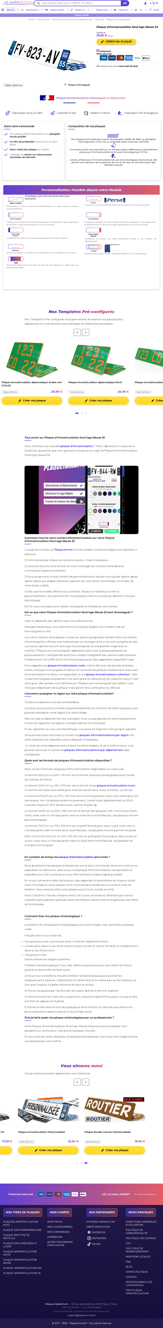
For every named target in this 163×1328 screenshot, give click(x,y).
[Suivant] (85, 332)
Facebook (98, 1232)
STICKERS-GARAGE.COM (100, 1221)
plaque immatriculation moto (116, 785)
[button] (82, 500)
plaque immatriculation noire (66, 665)
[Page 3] (86, 413)
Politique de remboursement (137, 1250)
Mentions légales (138, 1256)
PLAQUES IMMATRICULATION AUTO (20, 1223)
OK (125, 3)
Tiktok (96, 1244)
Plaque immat (63, 549)
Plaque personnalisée (33, 10)
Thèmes (142, 10)
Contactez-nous (137, 1271)
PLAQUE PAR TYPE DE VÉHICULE (16, 1237)
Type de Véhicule (124, 10)
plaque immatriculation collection (108, 674)
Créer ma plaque (34, 400)
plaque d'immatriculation (77, 446)
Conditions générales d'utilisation (141, 1223)
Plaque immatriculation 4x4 (22, 1268)
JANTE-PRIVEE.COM (98, 1226)
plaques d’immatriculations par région (104, 735)
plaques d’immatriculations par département (94, 750)
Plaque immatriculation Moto (20, 1253)
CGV (128, 1243)
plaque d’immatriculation (76, 857)
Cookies (131, 1277)
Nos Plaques (12, 10)
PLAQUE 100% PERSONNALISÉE (22, 1230)
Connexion (54, 1237)
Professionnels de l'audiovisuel (139, 1284)
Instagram (99, 1238)
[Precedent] (77, 332)
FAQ (128, 1261)
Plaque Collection (81, 10)
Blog (129, 1266)
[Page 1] (77, 413)
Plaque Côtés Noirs (103, 10)
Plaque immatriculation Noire (20, 1261)
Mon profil (55, 1221)
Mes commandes (58, 1232)
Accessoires (157, 10)
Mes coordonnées (60, 1226)
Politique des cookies (141, 1238)
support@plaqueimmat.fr (81, 1315)
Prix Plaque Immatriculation (137, 1292)
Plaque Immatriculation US (22, 1273)
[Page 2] (81, 413)
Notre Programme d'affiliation (60, 1244)
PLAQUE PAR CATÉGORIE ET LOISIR (20, 1245)
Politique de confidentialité (137, 1232)
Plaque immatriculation (58, 10)
